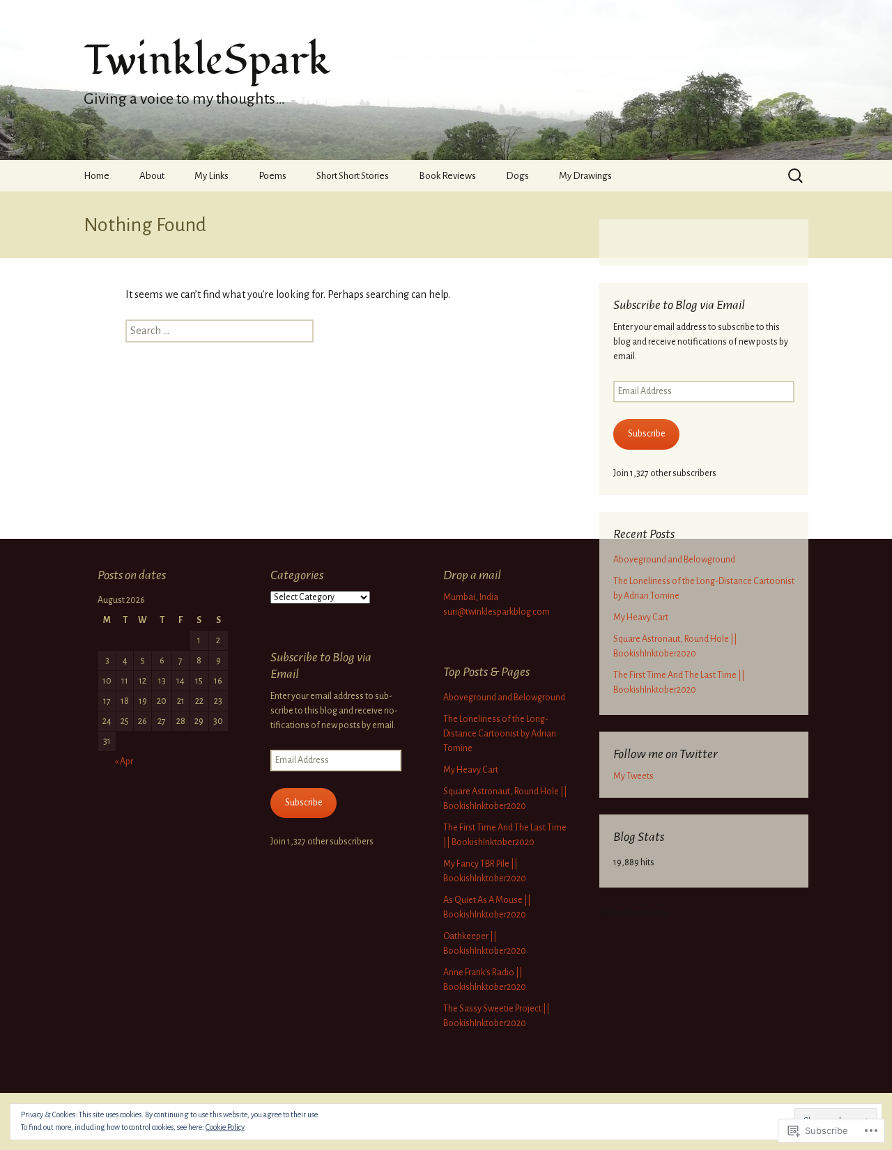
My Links (211, 176)
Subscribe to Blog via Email (679, 305)
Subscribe (647, 434)
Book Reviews (447, 176)
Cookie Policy (225, 1127)
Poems (272, 176)
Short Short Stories (352, 176)
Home (96, 176)
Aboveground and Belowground (674, 560)
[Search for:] (796, 175)
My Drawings (585, 176)
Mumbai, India (470, 597)
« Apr (123, 761)
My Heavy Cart (640, 617)
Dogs (517, 176)
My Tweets (633, 776)
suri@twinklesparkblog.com (496, 612)
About (151, 176)
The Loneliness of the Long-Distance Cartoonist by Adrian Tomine (499, 733)
